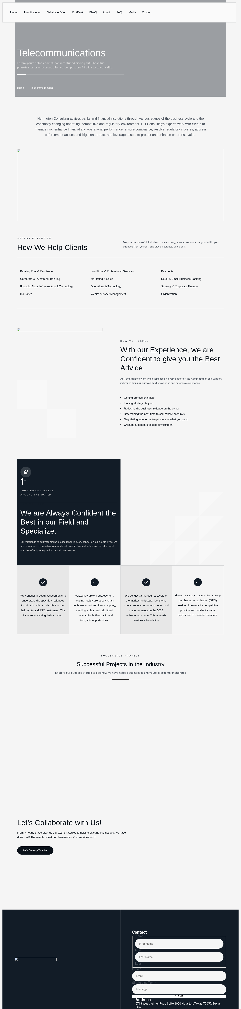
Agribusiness (87, 769)
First (138, 950)
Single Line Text (144, 982)
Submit (179, 996)
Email (136, 969)
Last (138, 963)
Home (20, 87)
